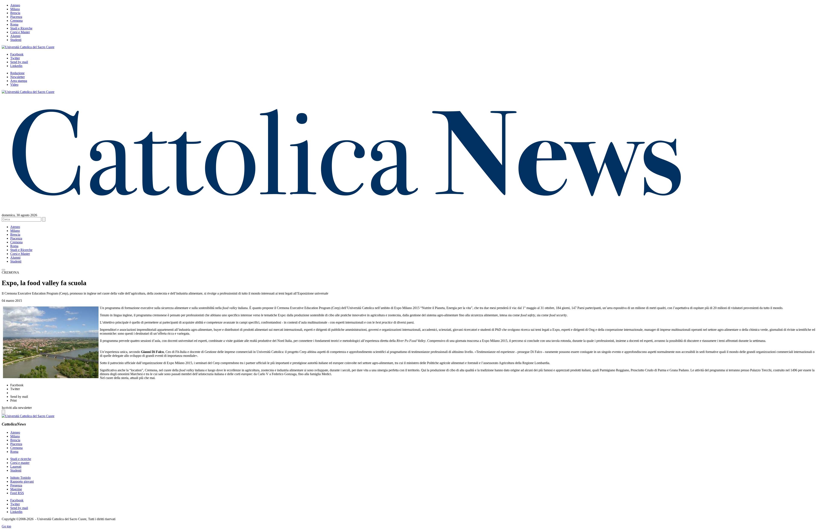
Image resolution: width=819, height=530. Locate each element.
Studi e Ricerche (21, 28)
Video (14, 84)
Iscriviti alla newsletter (17, 407)
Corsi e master (19, 463)
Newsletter (17, 77)
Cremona (16, 20)
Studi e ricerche (20, 459)
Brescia (15, 13)
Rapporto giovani (22, 481)
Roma (14, 24)
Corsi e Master (20, 32)
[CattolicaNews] (346, 204)
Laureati (15, 466)
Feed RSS (17, 493)
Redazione (17, 73)
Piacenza (16, 17)
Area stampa (18, 81)
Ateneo (15, 5)
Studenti (15, 40)
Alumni (15, 36)
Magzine (16, 489)
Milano (15, 9)
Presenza (16, 485)
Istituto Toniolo (20, 477)
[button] (3, 269)
